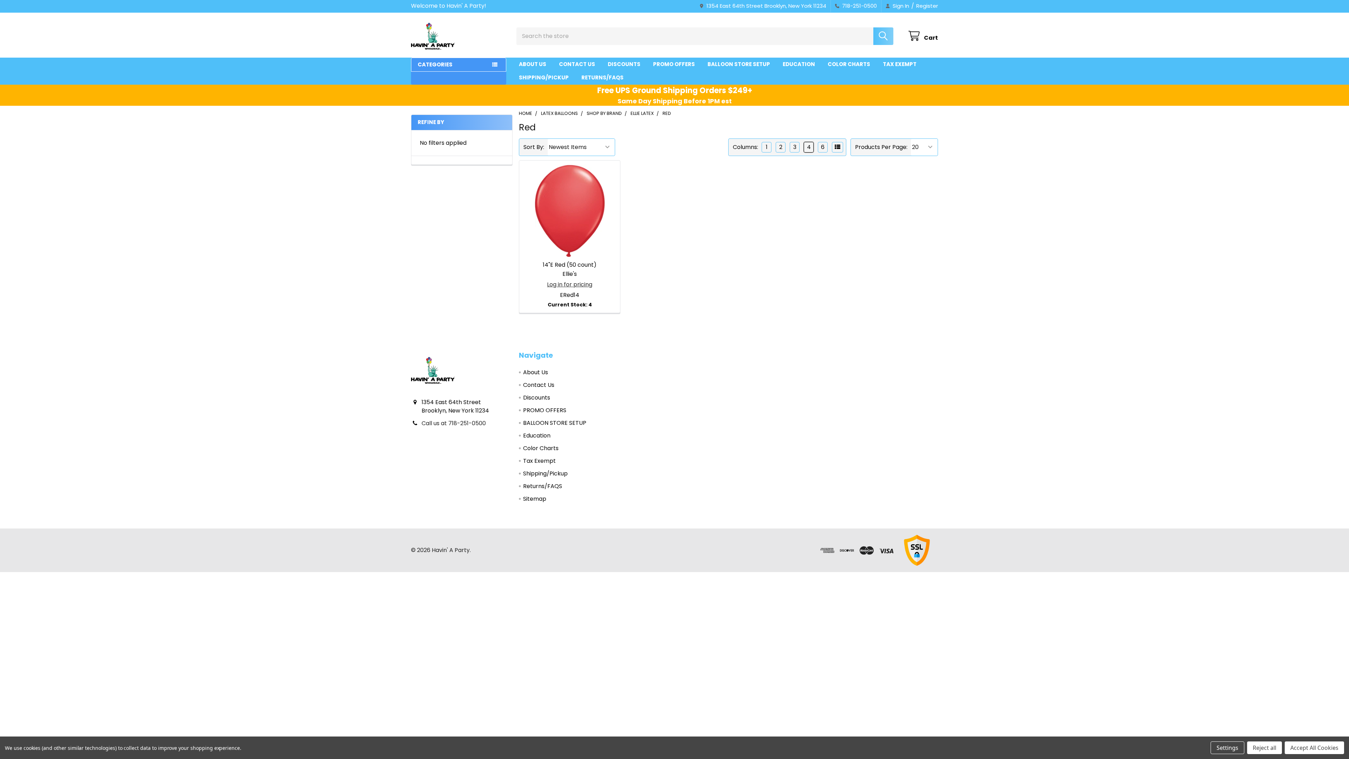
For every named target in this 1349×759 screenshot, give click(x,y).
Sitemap (534, 499)
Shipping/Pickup (544, 77)
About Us (532, 64)
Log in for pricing (569, 284)
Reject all (1264, 748)
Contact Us (577, 64)
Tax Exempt (900, 64)
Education (799, 64)
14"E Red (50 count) (570, 265)
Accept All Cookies (1314, 748)
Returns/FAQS (602, 77)
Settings (1227, 748)
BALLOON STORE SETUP (739, 64)
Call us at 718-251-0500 (454, 423)
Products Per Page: (881, 147)
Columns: (745, 147)
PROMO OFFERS (674, 64)
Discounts (624, 64)
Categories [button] (435, 64)
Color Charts (849, 64)
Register (927, 5)
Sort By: (533, 147)
